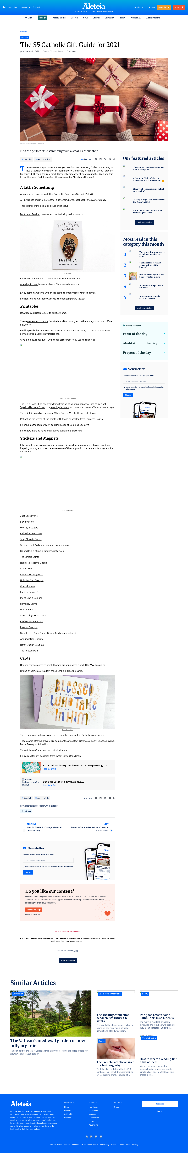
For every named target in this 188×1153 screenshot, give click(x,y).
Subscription (94, 1118)
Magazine (92, 1114)
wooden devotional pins (48, 278)
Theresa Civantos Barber (53, 51)
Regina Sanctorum (72, 430)
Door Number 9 (28, 609)
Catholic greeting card (93, 735)
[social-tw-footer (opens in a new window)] (96, 1136)
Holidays (122, 18)
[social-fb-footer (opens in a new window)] (91, 1136)
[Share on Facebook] (96, 159)
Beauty (145, 994)
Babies (101, 1041)
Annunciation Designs (32, 638)
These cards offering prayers (35, 740)
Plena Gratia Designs (31, 597)
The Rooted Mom (29, 650)
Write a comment (68, 960)
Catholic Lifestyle (149, 1038)
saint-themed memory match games (76, 292)
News (85, 18)
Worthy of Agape (29, 527)
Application (93, 1110)
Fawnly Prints (27, 521)
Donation (92, 1121)
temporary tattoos (75, 298)
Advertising (93, 1125)
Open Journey (27, 586)
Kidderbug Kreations (31, 533)
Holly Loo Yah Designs (31, 580)
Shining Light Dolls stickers (34, 545)
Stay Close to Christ (31, 539)
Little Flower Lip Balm (58, 194)
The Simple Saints (29, 556)
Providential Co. (67, 730)
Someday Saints (28, 603)
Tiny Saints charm (31, 199)
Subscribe (162, 7)
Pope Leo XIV (136, 18)
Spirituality (109, 18)
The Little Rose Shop (31, 404)
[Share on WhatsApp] (114, 159)
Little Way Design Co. (48, 333)
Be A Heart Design (30, 214)
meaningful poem (60, 407)
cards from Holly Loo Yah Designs (77, 339)
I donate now (32, 910)
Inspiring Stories (59, 18)
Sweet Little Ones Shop (68, 755)
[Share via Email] (110, 159)
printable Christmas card (38, 750)
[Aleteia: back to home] (94, 6)
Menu (30, 18)
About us (75, 1144)
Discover (74, 18)
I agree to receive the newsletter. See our (49, 866)
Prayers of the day (137, 353)
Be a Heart (67, 273)
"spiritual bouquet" (37, 339)
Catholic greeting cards (70, 670)
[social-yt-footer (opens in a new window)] (87, 1136)
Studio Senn (26, 568)
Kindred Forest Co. (30, 592)
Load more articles (144, 222)
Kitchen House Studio (31, 621)
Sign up (28, 872)
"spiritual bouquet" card (32, 407)
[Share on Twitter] (105, 159)
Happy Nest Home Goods (33, 562)
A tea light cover (29, 284)
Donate (178, 7)
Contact (114, 1144)
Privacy (135, 1144)
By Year (117, 1107)
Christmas (26, 811)
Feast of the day (135, 334)
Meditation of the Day (140, 343)
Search (37, 7)
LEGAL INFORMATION (89, 1144)
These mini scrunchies (32, 205)
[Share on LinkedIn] (100, 159)
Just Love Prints (68, 510)
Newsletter (93, 1107)
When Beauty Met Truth (67, 413)
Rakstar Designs (28, 627)
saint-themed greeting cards (62, 665)
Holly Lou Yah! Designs (68, 399)
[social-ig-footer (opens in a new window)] (101, 1136)
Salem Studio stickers (31, 550)
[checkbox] (23, 866)
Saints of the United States (110, 994)
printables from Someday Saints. (86, 419)
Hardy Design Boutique (32, 644)
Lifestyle (96, 18)
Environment (18, 994)
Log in (153, 7)
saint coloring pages (75, 404)
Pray (41, 18)
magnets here (62, 545)
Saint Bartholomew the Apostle (102, 11)
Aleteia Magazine (153, 18)
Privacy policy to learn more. (63, 866)
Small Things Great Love (33, 615)
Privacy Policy (125, 1144)
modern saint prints (37, 321)
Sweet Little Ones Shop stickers (37, 633)
